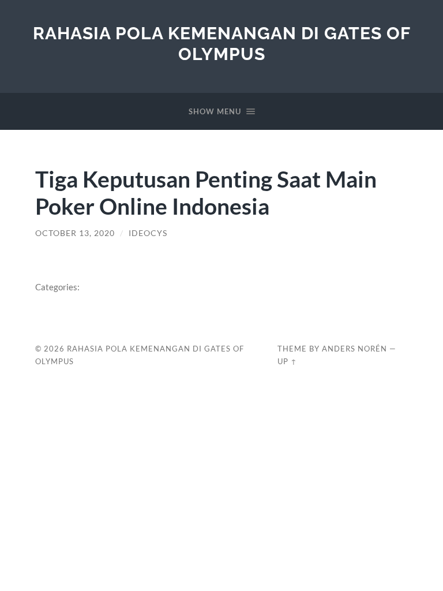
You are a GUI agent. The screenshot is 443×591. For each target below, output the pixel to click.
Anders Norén (354, 348)
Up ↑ (287, 361)
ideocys (148, 233)
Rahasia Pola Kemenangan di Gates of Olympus (222, 43)
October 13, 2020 (75, 233)
